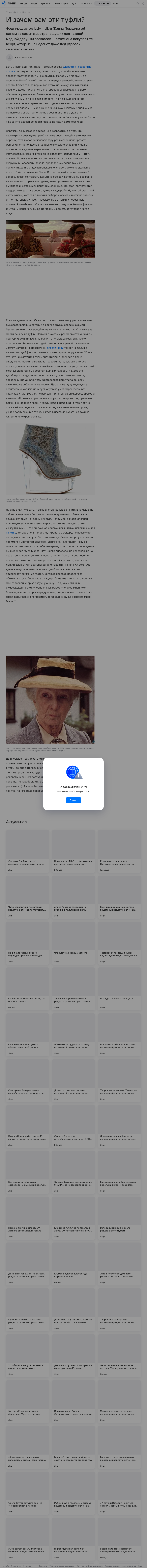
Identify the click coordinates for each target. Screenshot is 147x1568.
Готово (73, 800)
